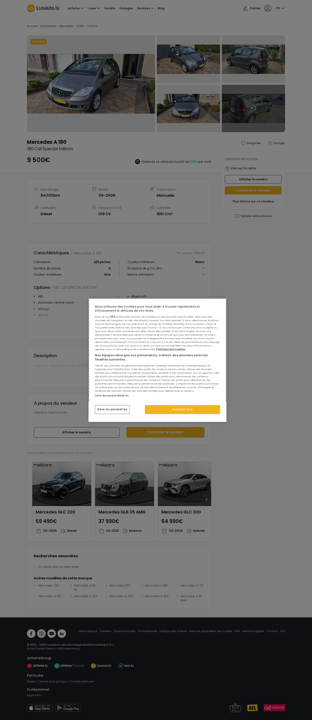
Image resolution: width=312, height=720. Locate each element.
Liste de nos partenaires (112, 395)
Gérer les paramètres (112, 409)
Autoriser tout (182, 409)
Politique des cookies (170, 349)
